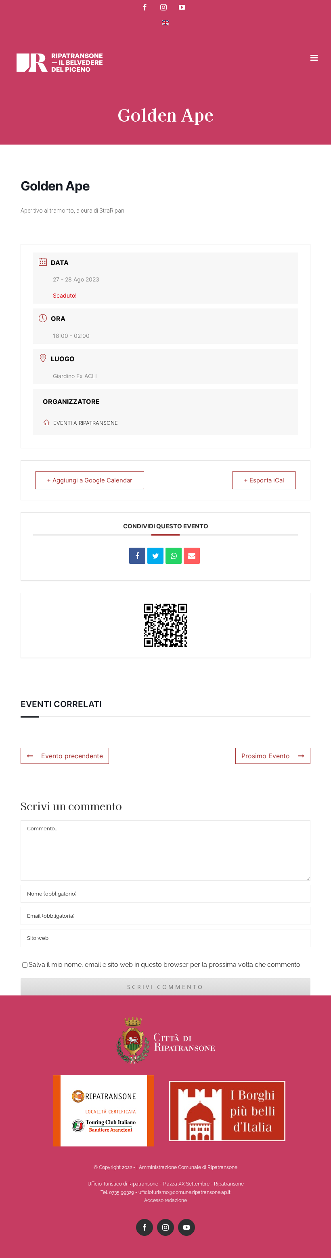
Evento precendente (72, 756)
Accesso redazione (165, 1200)
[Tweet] (155, 556)
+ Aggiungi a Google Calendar (89, 480)
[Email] (192, 556)
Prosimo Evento (265, 756)
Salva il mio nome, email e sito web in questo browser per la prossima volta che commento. (165, 964)
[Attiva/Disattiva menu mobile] (314, 58)
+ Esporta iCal (264, 480)
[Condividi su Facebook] (137, 556)
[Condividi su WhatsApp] (174, 556)
